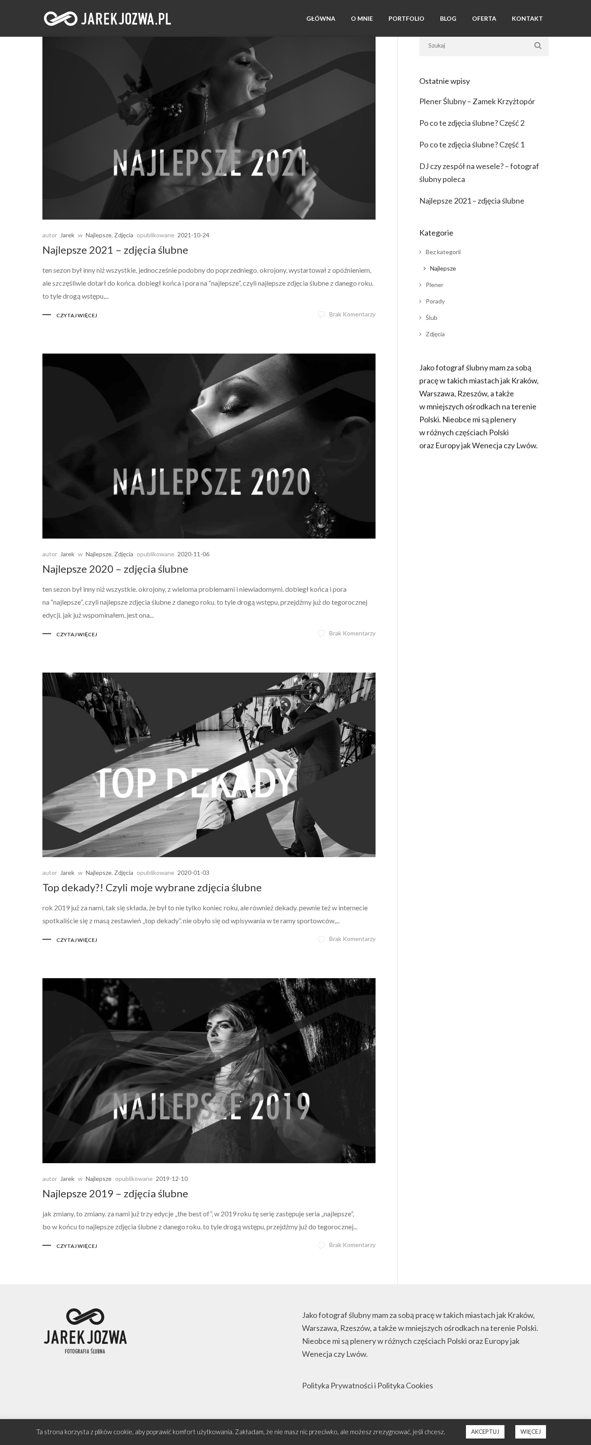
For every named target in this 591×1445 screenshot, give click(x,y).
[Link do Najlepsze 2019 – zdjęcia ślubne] (209, 1070)
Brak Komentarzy (352, 314)
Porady (435, 301)
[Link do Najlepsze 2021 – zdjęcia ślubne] (209, 127)
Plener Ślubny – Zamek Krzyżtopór (477, 101)
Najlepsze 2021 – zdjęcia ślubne (115, 249)
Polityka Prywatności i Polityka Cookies (367, 1385)
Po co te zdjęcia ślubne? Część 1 (471, 144)
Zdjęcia (123, 235)
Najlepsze (99, 235)
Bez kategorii (443, 251)
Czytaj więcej (76, 315)
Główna (320, 18)
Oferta (484, 18)
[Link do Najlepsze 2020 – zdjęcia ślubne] (209, 446)
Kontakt (527, 18)
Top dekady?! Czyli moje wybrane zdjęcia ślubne (152, 887)
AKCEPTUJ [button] (485, 1431)
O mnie (362, 18)
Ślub (431, 317)
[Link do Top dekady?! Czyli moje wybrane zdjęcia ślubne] (209, 765)
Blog (448, 18)
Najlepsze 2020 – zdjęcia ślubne (115, 568)
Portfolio (406, 18)
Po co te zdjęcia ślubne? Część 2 (471, 123)
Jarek (67, 235)
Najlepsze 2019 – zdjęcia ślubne (115, 1193)
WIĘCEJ (530, 1431)
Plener (434, 284)
